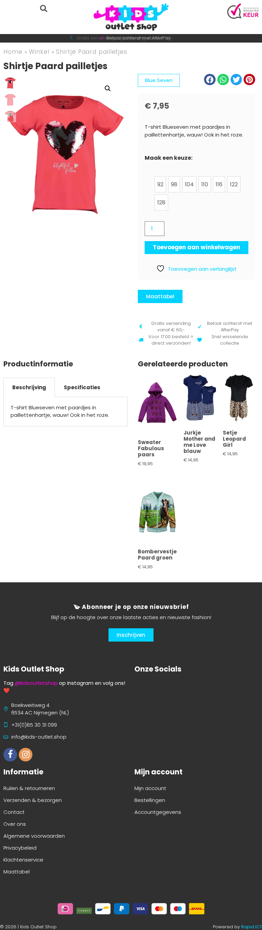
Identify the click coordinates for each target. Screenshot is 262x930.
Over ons (14, 823)
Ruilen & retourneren (29, 788)
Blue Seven (159, 80)
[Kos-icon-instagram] (25, 754)
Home (13, 52)
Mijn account (150, 788)
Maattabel (16, 871)
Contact (14, 812)
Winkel (39, 52)
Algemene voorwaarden (34, 835)
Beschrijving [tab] (29, 387)
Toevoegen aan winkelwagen (196, 247)
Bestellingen (149, 800)
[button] (43, 8)
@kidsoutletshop (36, 683)
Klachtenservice (23, 859)
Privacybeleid (20, 847)
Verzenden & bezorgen (32, 800)
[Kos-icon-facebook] (10, 754)
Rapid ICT (251, 927)
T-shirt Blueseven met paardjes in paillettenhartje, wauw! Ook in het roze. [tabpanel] (60, 411)
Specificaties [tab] (82, 387)
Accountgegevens (157, 812)
